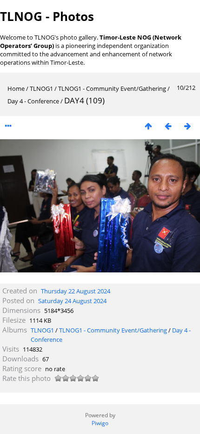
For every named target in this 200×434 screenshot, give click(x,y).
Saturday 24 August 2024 (72, 301)
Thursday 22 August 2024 (75, 291)
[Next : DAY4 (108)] (187, 126)
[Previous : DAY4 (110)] (168, 126)
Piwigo (100, 423)
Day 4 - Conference (33, 101)
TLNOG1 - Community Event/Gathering (112, 88)
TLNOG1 (41, 88)
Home (16, 88)
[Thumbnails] (148, 126)
